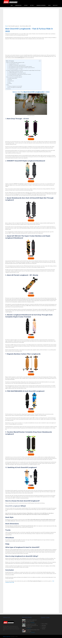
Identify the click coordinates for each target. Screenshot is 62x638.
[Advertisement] (31, 18)
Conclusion (9, 88)
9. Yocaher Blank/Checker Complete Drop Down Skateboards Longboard (20, 74)
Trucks (10, 82)
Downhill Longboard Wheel (13, 78)
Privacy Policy (44, 623)
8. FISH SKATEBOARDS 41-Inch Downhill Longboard (17, 72)
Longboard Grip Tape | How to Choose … (32, 630)
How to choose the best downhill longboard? (14, 76)
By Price (25, 5)
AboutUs (43, 628)
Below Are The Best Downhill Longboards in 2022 (15, 62)
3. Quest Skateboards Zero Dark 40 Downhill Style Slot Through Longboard (20, 66)
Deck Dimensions (11, 80)
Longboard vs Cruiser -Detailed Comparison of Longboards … (32, 626)
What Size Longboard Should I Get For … (31, 620)
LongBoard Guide (18, 5)
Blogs (49, 5)
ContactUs (44, 627)
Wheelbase (10, 83)
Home (12, 5)
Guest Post (55, 5)
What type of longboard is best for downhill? (15, 86)
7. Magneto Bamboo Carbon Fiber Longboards (16, 71)
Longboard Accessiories (40, 5)
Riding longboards (6, 636)
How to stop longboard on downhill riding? (15, 87)
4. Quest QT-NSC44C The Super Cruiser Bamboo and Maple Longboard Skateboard (22, 67)
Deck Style (10, 79)
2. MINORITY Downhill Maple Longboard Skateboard (17, 65)
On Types (31, 5)
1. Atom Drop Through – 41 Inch (14, 63)
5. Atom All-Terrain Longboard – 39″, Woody (16, 68)
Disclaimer (44, 625)
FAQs (8, 84)
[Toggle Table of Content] (39, 61)
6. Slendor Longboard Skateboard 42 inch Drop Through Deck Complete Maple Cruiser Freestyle (23, 70)
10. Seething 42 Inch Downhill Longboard (15, 75)
